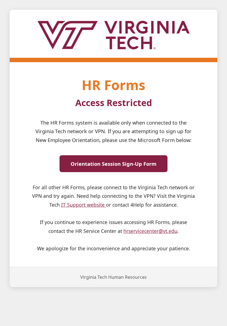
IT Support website (83, 204)
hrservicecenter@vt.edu (150, 231)
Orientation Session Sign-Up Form (113, 163)
